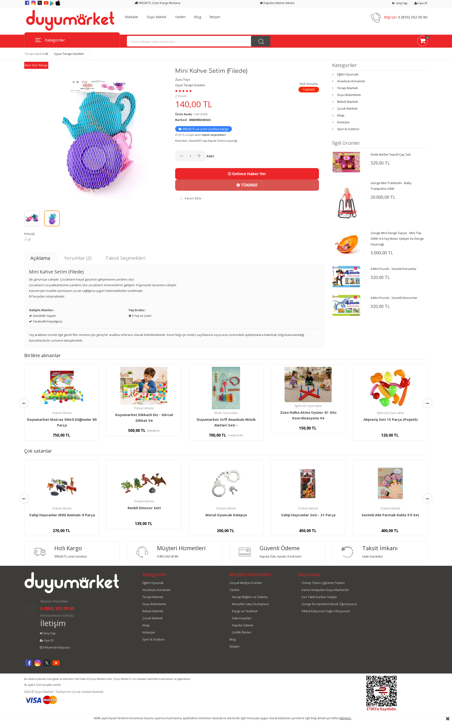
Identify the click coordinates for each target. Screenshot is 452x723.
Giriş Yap (402, 3)
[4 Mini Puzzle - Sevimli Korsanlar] (346, 276)
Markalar (131, 17)
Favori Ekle (193, 198)
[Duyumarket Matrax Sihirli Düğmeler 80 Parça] (62, 388)
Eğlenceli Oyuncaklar (308, 406)
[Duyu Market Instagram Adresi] (34, 4)
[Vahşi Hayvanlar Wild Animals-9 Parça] (62, 483)
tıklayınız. (345, 718)
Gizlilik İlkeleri (241, 632)
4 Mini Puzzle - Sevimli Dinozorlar (394, 298)
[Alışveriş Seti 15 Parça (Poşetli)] (390, 388)
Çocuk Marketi (347, 108)
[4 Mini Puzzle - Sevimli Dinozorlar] (346, 305)
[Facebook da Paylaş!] (25, 239)
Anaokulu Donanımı (351, 81)
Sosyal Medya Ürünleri (246, 583)
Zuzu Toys (182, 79)
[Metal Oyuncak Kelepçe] (226, 483)
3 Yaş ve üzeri (141, 316)
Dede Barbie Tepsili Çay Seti (391, 154)
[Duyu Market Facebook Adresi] (27, 4)
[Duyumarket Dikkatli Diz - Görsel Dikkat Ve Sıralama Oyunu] (144, 386)
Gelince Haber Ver (248, 173)
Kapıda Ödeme (242, 625)
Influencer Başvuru (56, 647)
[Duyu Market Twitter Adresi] (40, 4)
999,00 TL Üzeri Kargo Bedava (159, 3)
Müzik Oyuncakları (226, 413)
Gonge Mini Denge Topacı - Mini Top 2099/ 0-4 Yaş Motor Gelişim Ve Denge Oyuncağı (397, 238)
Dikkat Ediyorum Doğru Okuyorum (326, 611)
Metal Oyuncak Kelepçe (226, 514)
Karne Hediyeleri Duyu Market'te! (325, 590)
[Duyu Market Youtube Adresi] (46, 4)
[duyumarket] (70, 20)
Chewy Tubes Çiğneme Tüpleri (323, 583)
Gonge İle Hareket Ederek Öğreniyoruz (329, 604)
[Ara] (260, 41)
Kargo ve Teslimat (244, 611)
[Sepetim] (422, 42)
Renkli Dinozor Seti (144, 507)
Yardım (180, 17)
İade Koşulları (241, 618)
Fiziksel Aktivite (62, 413)
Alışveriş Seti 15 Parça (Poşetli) (390, 419)
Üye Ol (422, 3)
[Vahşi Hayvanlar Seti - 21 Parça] (308, 483)
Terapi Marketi (35, 54)
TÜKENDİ (248, 185)
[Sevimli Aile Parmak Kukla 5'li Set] (390, 483)
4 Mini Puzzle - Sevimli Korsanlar (393, 269)
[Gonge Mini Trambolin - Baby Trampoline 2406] (346, 201)
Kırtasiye (343, 122)
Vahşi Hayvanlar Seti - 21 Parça (308, 514)
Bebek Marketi (347, 101)
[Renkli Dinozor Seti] (144, 480)
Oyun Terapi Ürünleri (69, 54)
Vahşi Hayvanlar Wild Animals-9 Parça (62, 514)
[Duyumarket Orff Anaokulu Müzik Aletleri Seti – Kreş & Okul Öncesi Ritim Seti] (226, 388)
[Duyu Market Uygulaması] (52, 4)
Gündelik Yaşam (44, 316)
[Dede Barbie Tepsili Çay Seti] (346, 162)
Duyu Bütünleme (349, 95)
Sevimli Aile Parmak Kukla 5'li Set (390, 514)
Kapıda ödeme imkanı (279, 3)
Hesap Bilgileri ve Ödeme (250, 597)
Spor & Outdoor (348, 129)
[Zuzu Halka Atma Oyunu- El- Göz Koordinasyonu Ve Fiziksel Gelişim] (308, 384)
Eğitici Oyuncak (347, 74)
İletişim (215, 17)
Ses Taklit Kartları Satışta (319, 597)
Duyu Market (156, 17)
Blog (197, 17)
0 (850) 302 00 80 (413, 17)
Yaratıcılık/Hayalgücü (47, 321)
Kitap (340, 115)
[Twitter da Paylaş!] (29, 239)
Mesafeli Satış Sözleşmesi (250, 604)
